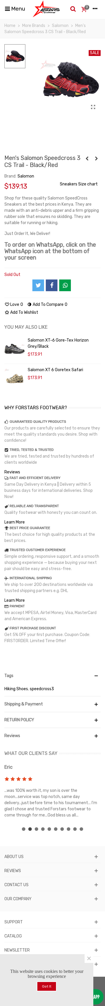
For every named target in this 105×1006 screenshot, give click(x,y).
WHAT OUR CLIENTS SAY (30, 753)
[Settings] (95, 8)
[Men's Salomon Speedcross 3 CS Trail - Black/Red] (93, 107)
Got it (46, 986)
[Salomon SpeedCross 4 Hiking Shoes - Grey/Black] (96, 158)
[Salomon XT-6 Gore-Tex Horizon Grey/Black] (14, 349)
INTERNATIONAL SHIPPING (31, 578)
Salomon (26, 176)
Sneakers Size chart (79, 184)
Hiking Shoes (16, 688)
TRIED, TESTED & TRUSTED (32, 450)
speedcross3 (42, 688)
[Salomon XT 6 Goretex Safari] (14, 378)
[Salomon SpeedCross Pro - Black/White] (87, 158)
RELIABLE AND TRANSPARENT (34, 506)
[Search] (72, 8)
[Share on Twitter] (38, 285)
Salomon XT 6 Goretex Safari (55, 369)
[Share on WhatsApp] (65, 285)
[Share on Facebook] (51, 285)
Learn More (14, 522)
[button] (23, 829)
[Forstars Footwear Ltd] (46, 9)
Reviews (12, 472)
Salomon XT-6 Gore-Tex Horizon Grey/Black (58, 343)
